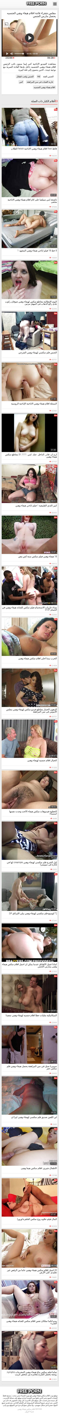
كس (21, 82)
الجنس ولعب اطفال (25, 76)
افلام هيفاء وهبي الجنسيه (44, 87)
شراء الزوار (29, 1412)
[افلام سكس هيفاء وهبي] (36, 3)
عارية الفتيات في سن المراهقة (40, 82)
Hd (38, 76)
